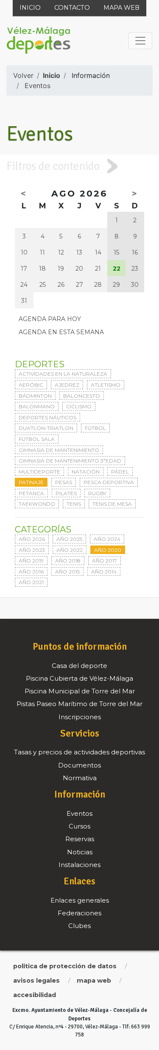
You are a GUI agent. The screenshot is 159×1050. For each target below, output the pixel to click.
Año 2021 (31, 582)
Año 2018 (68, 560)
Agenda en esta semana (61, 332)
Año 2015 (67, 571)
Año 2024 (107, 539)
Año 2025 (69, 539)
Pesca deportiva (109, 482)
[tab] (79, 166)
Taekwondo (37, 504)
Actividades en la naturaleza (63, 374)
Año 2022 (69, 550)
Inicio (30, 7)
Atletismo (105, 385)
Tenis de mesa (112, 504)
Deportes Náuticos (47, 417)
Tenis (74, 504)
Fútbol (95, 428)
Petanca (31, 493)
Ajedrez (67, 385)
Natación (86, 471)
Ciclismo (79, 406)
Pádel (120, 471)
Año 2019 (31, 560)
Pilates (66, 493)
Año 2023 (32, 550)
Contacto (72, 7)
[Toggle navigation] (140, 40)
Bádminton (35, 396)
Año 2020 (107, 550)
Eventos (37, 85)
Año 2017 (104, 560)
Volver (23, 75)
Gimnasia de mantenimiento (59, 450)
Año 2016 (31, 571)
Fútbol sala (37, 439)
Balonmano (37, 406)
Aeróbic (31, 385)
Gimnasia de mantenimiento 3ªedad (70, 460)
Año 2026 (32, 539)
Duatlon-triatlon (46, 428)
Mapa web (121, 7)
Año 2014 (104, 571)
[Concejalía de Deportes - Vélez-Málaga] (38, 40)
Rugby (97, 493)
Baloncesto (81, 396)
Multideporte (39, 471)
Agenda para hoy (50, 319)
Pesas (63, 482)
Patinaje (31, 482)
